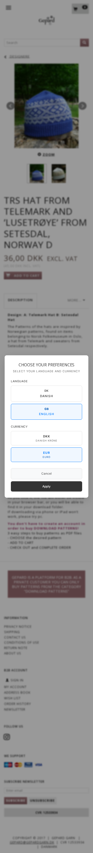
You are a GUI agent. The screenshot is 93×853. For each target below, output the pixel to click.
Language (19, 381)
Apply (46, 486)
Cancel (46, 473)
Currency (19, 426)
